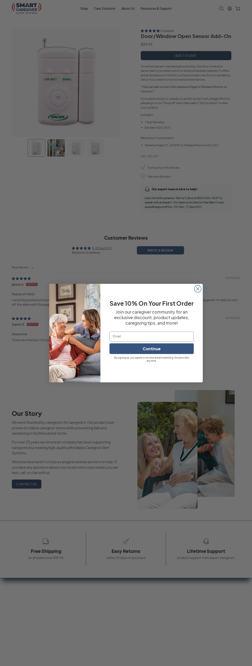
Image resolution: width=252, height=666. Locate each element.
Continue (152, 348)
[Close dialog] (197, 288)
